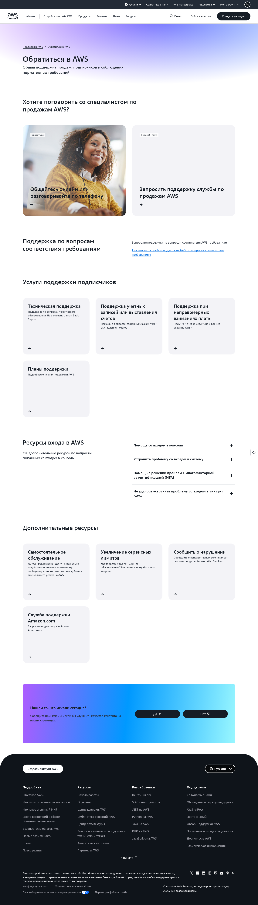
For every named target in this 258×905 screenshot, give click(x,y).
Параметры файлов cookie (111, 892)
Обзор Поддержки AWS (203, 824)
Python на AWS (142, 817)
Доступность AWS (199, 838)
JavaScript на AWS (144, 838)
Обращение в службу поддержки (210, 802)
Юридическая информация (206, 846)
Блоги (27, 843)
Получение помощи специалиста (210, 831)
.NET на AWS (140, 809)
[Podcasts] (227, 874)
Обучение (84, 802)
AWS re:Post (195, 809)
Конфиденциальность (36, 886)
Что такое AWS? (33, 795)
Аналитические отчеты (93, 843)
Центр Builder (141, 795)
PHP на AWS (140, 831)
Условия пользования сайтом (73, 886)
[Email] (233, 874)
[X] (191, 874)
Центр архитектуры (91, 824)
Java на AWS (140, 824)
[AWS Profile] (247, 5)
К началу (127, 857)
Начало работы (88, 795)
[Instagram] (209, 874)
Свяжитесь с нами (199, 795)
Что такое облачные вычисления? (46, 802)
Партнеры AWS (88, 850)
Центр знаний (197, 817)
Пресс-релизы (32, 850)
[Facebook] (197, 874)
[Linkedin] (203, 874)
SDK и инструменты (146, 802)
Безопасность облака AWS (41, 828)
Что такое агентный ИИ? (40, 809)
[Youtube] (221, 874)
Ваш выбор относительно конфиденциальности (52, 892)
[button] (57, 16)
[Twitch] (215, 874)
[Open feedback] (253, 452)
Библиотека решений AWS (96, 817)
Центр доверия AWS (91, 809)
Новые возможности (37, 836)
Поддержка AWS (33, 46)
